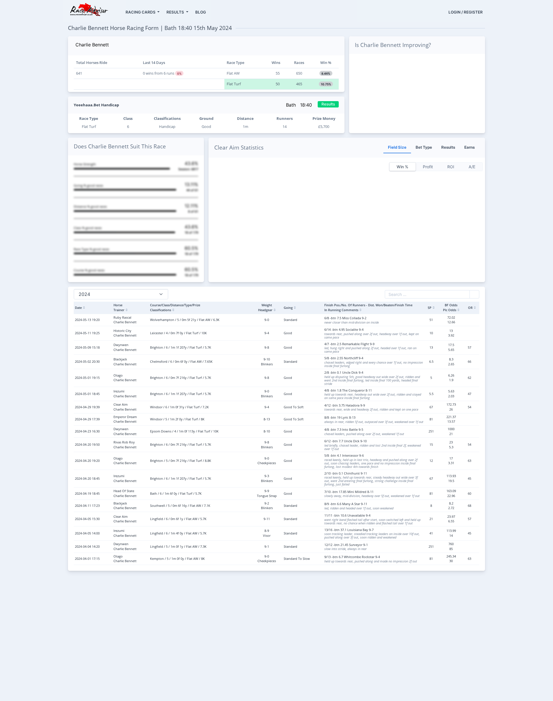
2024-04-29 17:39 (87, 419)
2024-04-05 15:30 (87, 519)
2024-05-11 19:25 (87, 333)
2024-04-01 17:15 (87, 558)
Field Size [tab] (397, 147)
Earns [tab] (469, 147)
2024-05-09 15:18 (87, 347)
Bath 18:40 (299, 105)
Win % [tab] (402, 166)
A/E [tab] (472, 166)
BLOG (200, 12)
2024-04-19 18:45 (87, 493)
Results (328, 104)
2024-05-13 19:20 (87, 320)
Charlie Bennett (92, 45)
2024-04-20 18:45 (87, 478)
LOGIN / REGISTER (465, 12)
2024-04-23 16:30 (87, 431)
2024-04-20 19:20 (87, 460)
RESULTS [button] (175, 12)
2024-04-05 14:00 (87, 533)
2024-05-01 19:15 (87, 377)
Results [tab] (448, 147)
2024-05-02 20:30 (87, 361)
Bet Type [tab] (424, 147)
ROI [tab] (451, 166)
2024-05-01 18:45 (87, 394)
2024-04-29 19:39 (87, 407)
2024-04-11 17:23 (87, 505)
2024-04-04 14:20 (87, 546)
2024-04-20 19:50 (87, 444)
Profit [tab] (427, 166)
